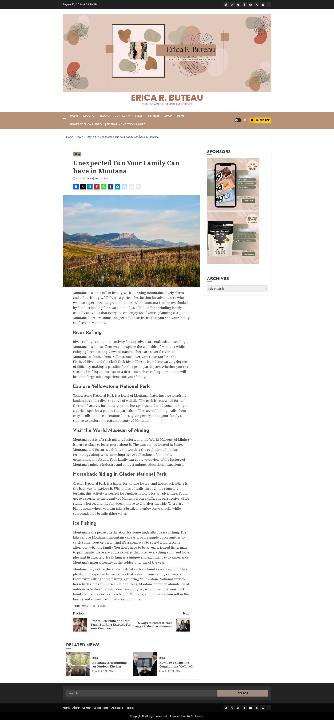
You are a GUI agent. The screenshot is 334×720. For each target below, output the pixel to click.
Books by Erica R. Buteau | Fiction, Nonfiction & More (107, 124)
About (87, 116)
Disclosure (117, 708)
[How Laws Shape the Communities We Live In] (145, 664)
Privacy (130, 708)
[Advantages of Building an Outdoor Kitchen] (78, 664)
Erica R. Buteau (167, 97)
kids (93, 606)
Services (154, 116)
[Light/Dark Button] (237, 120)
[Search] (245, 120)
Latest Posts (101, 708)
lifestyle (101, 606)
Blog (103, 116)
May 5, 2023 (101, 178)
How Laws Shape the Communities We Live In (176, 664)
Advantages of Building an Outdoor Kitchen (109, 664)
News (181, 116)
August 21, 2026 (104, 671)
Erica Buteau (83, 178)
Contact (121, 116)
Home (74, 116)
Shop (168, 116)
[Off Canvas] (65, 119)
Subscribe (263, 120)
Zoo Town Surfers (155, 357)
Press (139, 116)
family (85, 606)
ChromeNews (178, 716)
